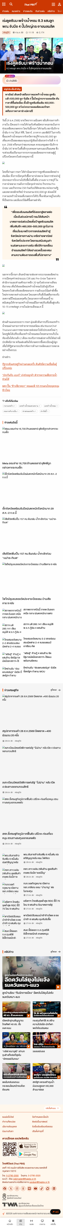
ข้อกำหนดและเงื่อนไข (40, 1116)
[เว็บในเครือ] (3, 4)
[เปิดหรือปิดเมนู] (53, 4)
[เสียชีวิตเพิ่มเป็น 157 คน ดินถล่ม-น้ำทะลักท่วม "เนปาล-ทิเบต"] (31, 533)
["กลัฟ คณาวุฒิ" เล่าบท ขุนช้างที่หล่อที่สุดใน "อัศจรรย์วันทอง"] (16, 1040)
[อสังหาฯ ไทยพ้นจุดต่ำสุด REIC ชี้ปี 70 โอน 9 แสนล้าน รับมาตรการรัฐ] (12, 905)
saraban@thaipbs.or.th (39, 1182)
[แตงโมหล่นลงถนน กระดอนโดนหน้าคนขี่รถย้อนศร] (16, 1071)
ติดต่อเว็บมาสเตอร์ (39, 1121)
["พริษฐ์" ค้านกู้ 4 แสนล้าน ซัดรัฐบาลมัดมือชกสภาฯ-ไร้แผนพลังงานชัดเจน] (12, 657)
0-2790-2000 (12, 1175)
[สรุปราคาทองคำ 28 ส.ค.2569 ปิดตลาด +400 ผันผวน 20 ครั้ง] (31, 711)
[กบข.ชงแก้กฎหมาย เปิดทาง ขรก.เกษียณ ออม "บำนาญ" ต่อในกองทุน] (12, 888)
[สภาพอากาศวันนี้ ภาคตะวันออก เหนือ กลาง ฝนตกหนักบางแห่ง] (12, 614)
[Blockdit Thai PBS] (47, 1188)
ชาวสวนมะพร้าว (28, 411)
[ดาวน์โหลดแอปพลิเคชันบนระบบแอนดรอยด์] (27, 1154)
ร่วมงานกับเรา (7, 1131)
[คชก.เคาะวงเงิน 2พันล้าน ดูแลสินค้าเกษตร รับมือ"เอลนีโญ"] (12, 873)
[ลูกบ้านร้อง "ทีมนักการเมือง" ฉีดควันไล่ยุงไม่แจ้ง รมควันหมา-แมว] (31, 972)
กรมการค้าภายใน (10, 411)
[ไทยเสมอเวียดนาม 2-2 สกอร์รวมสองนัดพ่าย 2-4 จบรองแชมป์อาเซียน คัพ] (12, 643)
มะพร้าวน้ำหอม (50, 406)
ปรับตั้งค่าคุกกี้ (38, 1131)
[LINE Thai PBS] (29, 1188)
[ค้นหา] (11, 4)
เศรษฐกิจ (6, 32)
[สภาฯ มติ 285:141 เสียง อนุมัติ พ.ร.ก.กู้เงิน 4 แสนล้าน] (12, 628)
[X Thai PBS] (10, 1188)
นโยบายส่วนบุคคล (9, 1126)
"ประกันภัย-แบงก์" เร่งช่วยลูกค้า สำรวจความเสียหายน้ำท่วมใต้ (29, 377)
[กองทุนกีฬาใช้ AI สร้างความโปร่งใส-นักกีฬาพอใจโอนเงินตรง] (47, 1009)
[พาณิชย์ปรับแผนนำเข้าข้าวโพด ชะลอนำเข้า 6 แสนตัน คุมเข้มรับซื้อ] (12, 920)
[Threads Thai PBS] (23, 1188)
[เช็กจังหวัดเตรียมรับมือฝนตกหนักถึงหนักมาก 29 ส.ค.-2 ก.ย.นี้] (31, 488)
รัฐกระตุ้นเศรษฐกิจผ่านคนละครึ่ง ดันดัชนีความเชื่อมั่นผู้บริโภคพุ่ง (29, 366)
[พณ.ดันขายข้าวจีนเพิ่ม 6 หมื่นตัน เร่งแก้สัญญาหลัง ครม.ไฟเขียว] (12, 859)
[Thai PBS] (31, 4)
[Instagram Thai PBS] (17, 1188)
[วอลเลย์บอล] (47, 1040)
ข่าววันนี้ (44, 411)
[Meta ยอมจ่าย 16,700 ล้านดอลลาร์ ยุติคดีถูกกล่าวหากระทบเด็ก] (31, 443)
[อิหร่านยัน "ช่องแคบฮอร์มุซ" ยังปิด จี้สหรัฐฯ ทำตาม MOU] (12, 672)
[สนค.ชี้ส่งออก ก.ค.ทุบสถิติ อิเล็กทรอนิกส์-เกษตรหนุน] (12, 934)
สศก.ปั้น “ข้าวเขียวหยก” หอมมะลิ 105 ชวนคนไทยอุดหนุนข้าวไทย (30, 388)
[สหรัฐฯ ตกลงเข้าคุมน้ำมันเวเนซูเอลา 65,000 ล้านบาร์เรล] (47, 1071)
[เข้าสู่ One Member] (59, 4)
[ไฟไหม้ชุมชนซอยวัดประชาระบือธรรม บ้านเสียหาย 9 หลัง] (31, 579)
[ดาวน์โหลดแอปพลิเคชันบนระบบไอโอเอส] (27, 1146)
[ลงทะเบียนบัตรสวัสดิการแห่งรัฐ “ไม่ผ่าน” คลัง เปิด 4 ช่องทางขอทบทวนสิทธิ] (31, 762)
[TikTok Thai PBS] (41, 1188)
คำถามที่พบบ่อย (8, 1121)
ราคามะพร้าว (8, 406)
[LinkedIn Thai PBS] (54, 1188)
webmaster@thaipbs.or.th (24, 1178)
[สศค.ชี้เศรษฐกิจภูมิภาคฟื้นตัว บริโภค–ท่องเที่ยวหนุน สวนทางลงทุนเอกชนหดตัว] (31, 813)
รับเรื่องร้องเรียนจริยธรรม (42, 1126)
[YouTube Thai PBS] (35, 1188)
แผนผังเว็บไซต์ (8, 1116)
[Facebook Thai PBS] (4, 1188)
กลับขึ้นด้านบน (51, 1108)
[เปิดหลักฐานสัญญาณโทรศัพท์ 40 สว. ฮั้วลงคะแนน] (16, 1009)
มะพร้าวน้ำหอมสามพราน (28, 406)
